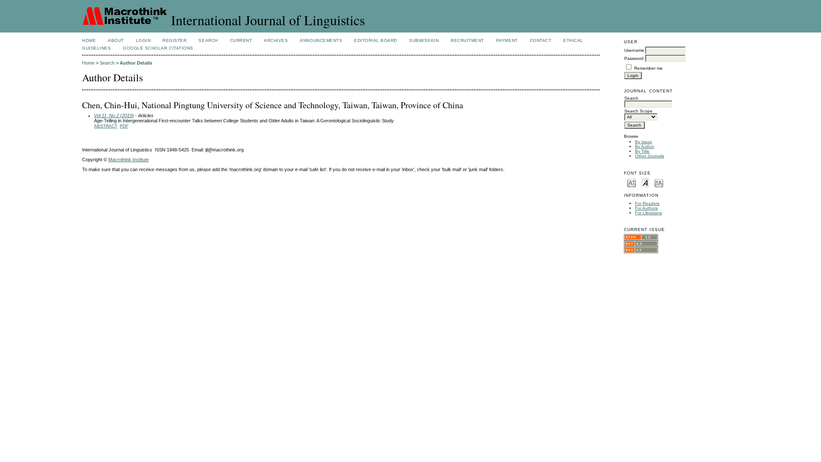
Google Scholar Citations (158, 48)
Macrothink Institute (128, 159)
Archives (276, 40)
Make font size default (645, 182)
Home (89, 40)
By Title (642, 151)
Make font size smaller (631, 182)
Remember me (648, 68)
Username (634, 50)
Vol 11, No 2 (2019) (114, 115)
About (116, 40)
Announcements (321, 40)
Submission (424, 40)
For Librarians (648, 212)
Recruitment (467, 40)
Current (241, 40)
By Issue (643, 141)
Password (634, 58)
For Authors (646, 208)
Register (174, 40)
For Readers (647, 203)
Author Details (136, 62)
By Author (644, 146)
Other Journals (649, 156)
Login (143, 40)
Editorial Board (375, 40)
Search (208, 40)
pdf (124, 126)
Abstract (105, 126)
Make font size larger (659, 182)
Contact (541, 40)
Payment (507, 40)
